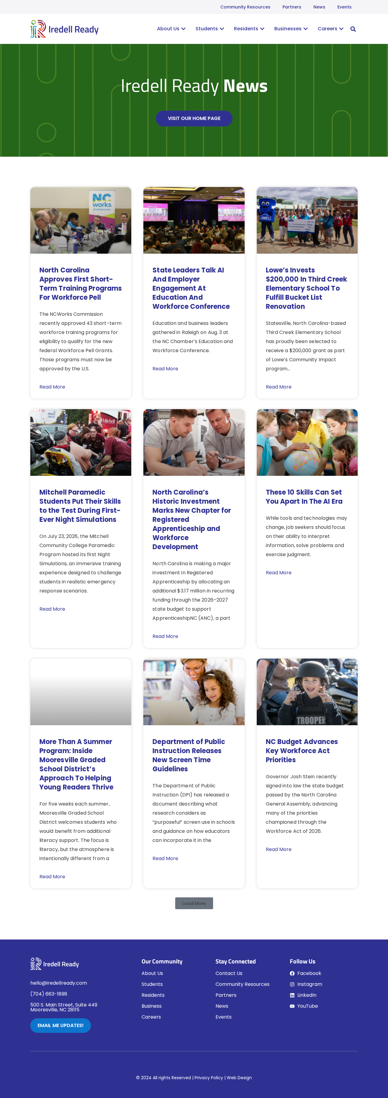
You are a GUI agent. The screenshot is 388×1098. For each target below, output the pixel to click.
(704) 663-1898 (48, 993)
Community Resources (245, 7)
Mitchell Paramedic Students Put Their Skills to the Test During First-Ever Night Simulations (80, 506)
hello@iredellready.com (58, 983)
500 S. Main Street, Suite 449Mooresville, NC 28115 (63, 1007)
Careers (151, 1016)
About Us (152, 973)
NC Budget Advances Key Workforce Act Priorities (302, 751)
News (319, 7)
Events (344, 7)
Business (152, 1006)
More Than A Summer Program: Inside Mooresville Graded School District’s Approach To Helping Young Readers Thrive (76, 764)
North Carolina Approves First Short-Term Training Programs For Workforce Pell (80, 283)
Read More (52, 386)
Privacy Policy (209, 1078)
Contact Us (229, 973)
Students (152, 984)
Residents (153, 995)
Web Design (239, 1078)
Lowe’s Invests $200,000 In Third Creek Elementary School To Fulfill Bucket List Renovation (306, 288)
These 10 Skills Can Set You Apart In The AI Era (304, 497)
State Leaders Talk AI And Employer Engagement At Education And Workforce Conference (191, 288)
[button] (353, 29)
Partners (292, 7)
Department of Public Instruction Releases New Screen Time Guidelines (188, 755)
